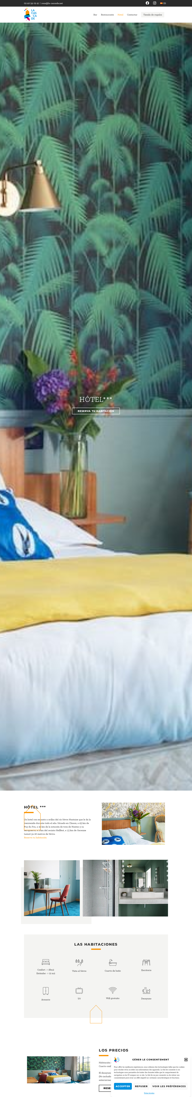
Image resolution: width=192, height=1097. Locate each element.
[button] (186, 1059)
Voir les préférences (169, 1086)
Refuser (141, 1086)
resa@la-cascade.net (52, 3)
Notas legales (149, 1093)
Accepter (123, 1086)
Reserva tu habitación (35, 837)
